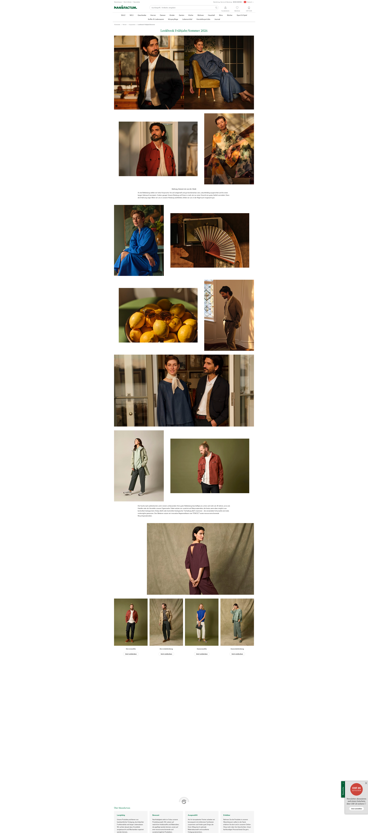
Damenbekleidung (237, 649)
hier (236, 818)
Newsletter (136, 2)
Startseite (117, 24)
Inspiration (132, 24)
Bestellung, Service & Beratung (227, 2)
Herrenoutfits (131, 649)
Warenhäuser (118, 2)
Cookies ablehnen (173, 830)
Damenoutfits (202, 649)
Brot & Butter (128, 2)
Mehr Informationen (194, 830)
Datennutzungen (197, 811)
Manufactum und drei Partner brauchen (132, 811)
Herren (125, 24)
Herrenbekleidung (166, 649)
